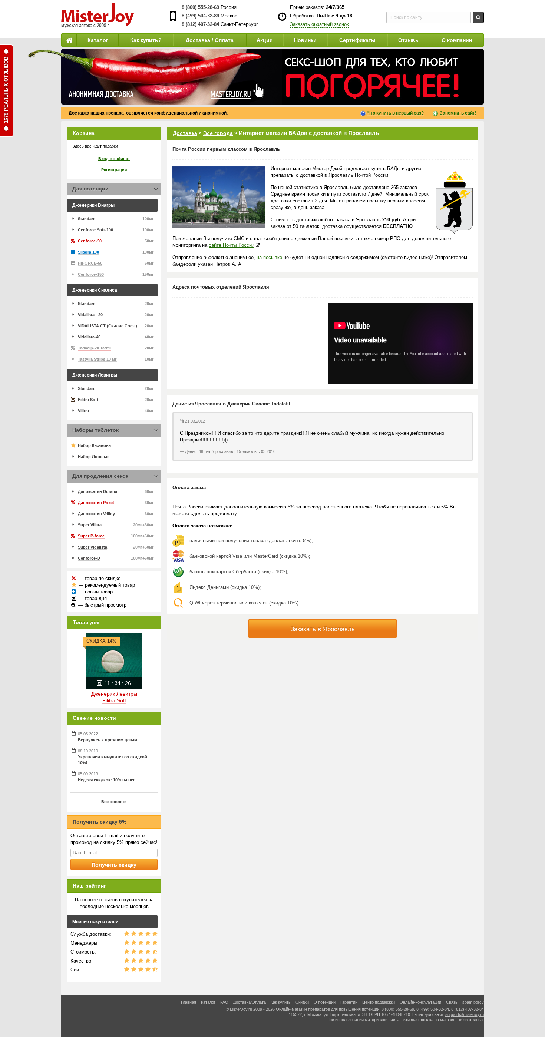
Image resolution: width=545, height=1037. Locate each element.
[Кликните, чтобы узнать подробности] (272, 77)
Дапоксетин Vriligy (96, 513)
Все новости (114, 801)
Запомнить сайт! (458, 113)
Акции (265, 40)
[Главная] (69, 40)
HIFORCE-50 (90, 263)
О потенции (325, 1002)
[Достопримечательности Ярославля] (218, 197)
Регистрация (114, 170)
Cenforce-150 (91, 274)
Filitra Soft (88, 399)
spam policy (473, 1002)
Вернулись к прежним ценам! (108, 740)
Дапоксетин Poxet (96, 502)
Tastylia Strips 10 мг (97, 359)
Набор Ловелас (93, 456)
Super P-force (91, 536)
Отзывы (409, 40)
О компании (457, 40)
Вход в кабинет (114, 158)
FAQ (224, 1002)
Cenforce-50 (90, 241)
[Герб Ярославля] (454, 200)
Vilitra (83, 410)
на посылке (269, 257)
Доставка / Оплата (210, 40)
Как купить (281, 1002)
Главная (188, 1002)
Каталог (97, 40)
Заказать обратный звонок (319, 24)
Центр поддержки (378, 1002)
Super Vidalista (92, 547)
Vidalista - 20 (90, 314)
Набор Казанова (94, 445)
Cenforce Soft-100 (95, 230)
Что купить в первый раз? (395, 113)
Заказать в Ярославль (322, 629)
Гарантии (348, 1002)
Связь (452, 1002)
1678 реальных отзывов (6, 90)
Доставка (185, 133)
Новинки (305, 40)
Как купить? (146, 40)
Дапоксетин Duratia (97, 491)
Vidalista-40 (89, 337)
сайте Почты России (231, 245)
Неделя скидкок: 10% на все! (107, 780)
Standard (87, 218)
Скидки (302, 1002)
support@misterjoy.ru (464, 1014)
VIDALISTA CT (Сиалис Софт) (107, 326)
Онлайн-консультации (420, 1002)
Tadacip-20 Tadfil (94, 348)
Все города (218, 133)
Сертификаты (357, 40)
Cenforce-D (89, 558)
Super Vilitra (90, 525)
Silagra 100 (88, 252)
